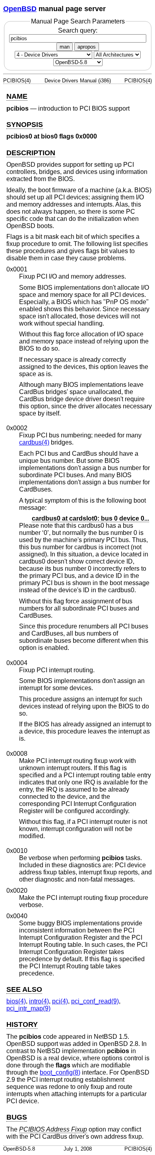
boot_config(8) (60, 1072)
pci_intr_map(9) (28, 1008)
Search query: (77, 30)
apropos (87, 47)
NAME (16, 96)
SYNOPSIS (24, 125)
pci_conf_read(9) (95, 1001)
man (65, 47)
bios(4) (16, 1001)
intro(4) (39, 1001)
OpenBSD (20, 9)
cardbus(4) (34, 442)
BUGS (16, 1117)
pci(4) (60, 1001)
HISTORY (22, 1024)
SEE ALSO (24, 989)
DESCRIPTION (30, 153)
